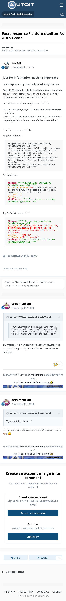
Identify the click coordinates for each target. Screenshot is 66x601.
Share (16, 557)
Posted (23, 67)
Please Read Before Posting (34, 382)
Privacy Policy (25, 591)
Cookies (57, 591)
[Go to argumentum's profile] (6, 305)
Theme (9, 591)
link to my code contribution (29, 374)
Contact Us (43, 591)
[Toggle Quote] (8, 317)
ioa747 (9, 47)
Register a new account (33, 513)
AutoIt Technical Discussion (33, 50)
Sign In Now (33, 536)
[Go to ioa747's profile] (6, 65)
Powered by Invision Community (33, 595)
